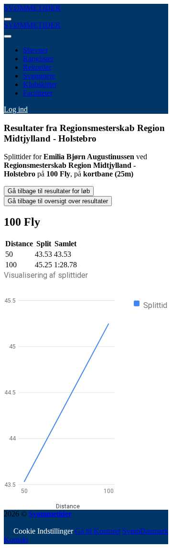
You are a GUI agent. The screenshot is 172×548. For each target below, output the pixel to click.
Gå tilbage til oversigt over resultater (58, 201)
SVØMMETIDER (32, 8)
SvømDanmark (145, 531)
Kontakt (16, 540)
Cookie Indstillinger (43, 531)
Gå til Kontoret (97, 531)
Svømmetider (50, 514)
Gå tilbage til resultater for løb (49, 191)
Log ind (16, 109)
